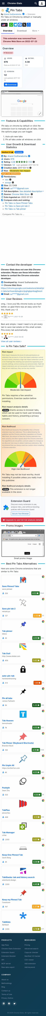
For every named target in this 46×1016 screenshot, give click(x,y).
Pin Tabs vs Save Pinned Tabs (19, 203)
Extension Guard (7, 952)
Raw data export (7, 967)
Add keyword (30, 967)
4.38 (21, 162)
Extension (31, 14)
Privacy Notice (7, 998)
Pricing (27, 945)
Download (22, 30)
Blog (3, 987)
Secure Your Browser (20, 514)
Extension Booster (8, 956)
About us (4, 980)
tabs (6, 180)
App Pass (5, 945)
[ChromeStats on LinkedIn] (3, 1003)
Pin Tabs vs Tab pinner (15, 209)
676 (12, 159)
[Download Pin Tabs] (12, 78)
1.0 (13, 165)
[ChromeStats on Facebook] (9, 1003)
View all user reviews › (11, 341)
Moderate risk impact (20, 170)
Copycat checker (31, 952)
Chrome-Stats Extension (11, 949)
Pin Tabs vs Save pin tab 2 (17, 206)
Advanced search (31, 949)
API (2, 960)
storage (8, 182)
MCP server (6, 964)
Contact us (5, 991)
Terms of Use (6, 994)
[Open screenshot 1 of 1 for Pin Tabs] (22, 103)
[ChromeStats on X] (14, 1003)
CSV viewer (29, 960)
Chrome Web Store (20, 194)
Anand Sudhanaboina (12, 14)
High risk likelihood (11, 173)
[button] (3, 3)
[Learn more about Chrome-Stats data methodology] (32, 194)
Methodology (6, 983)
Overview (7, 30)
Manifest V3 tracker (32, 956)
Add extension (30, 964)
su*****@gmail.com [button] (19, 188)
